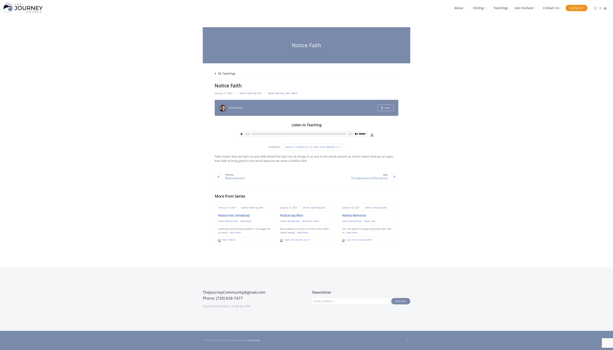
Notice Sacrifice (291, 215)
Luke (373, 221)
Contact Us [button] (551, 8)
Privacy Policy (253, 340)
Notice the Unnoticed (234, 215)
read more (235, 232)
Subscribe (400, 301)
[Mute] (356, 133)
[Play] (241, 133)
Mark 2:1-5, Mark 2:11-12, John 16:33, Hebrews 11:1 (313, 146)
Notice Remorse (354, 215)
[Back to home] (24, 8)
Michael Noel (236, 107)
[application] (303, 134)
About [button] (458, 8)
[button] (407, 340)
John (288, 93)
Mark (294, 93)
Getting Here (576, 7)
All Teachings (226, 73)
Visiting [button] (478, 8)
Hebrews (279, 93)
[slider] (299, 134)
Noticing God (254, 93)
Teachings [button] (500, 8)
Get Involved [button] (524, 8)
